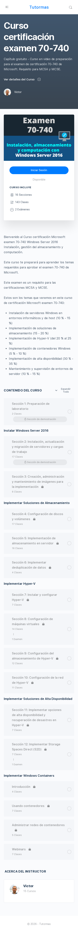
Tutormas (39, 7)
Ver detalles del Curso (19, 79)
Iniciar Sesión (39, 170)
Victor (28, 886)
